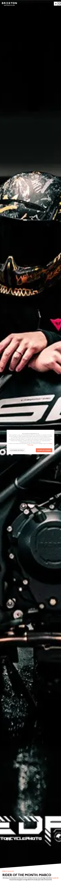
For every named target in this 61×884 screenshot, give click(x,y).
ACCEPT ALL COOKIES (44, 450)
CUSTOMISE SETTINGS (17, 450)
